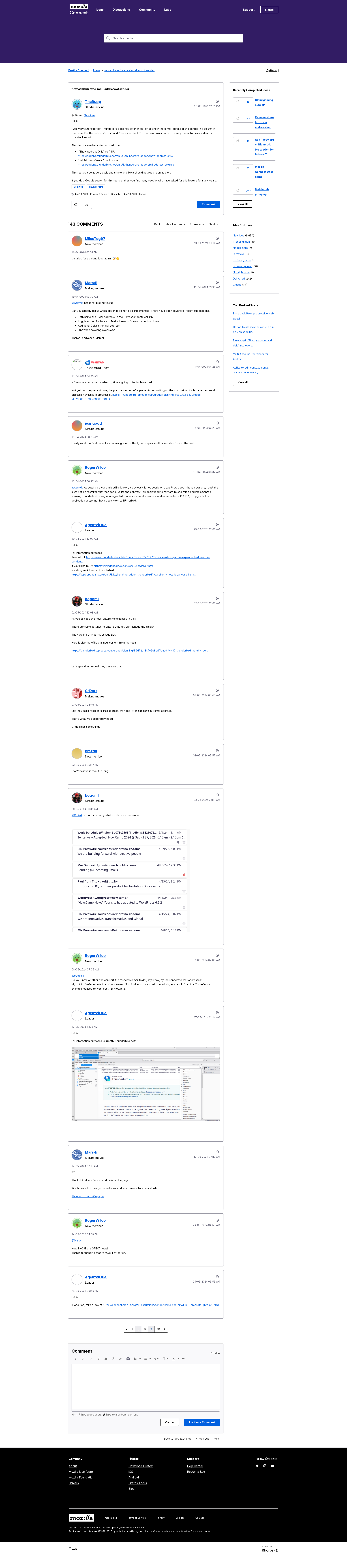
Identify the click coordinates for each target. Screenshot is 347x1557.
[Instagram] (264, 1465)
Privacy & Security (100, 194)
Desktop (78, 186)
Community (147, 9)
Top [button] (74, 1548)
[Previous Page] (126, 1329)
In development (242, 266)
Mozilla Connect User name (264, 171)
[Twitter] (257, 1465)
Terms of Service (137, 1517)
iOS (130, 1471)
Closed (237, 284)
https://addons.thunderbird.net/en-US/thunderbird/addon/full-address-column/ (126, 164)
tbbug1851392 (129, 194)
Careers (74, 1483)
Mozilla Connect (79, 10)
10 (158, 1329)
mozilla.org (111, 1517)
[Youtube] (272, 1465)
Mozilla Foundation (81, 1477)
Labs (167, 9)
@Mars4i (77, 1240)
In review (238, 253)
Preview (215, 1353)
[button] (76, 205)
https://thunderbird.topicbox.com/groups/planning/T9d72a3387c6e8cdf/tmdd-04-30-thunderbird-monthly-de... (140, 650)
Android (133, 1477)
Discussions (121, 9)
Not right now (241, 272)
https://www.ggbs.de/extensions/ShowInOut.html (123, 565)
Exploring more (242, 260)
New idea (89, 115)
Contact (199, 1517)
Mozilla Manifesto (81, 1471)
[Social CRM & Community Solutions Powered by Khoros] (270, 1549)
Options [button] (271, 70)
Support (249, 9)
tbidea (142, 194)
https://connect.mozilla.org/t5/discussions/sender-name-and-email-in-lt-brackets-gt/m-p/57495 (161, 1304)
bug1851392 (81, 194)
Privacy (161, 1517)
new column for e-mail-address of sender (100, 89)
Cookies (180, 1517)
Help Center (195, 1466)
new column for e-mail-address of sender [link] (129, 70)
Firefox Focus (137, 1483)
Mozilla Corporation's (85, 1527)
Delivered (239, 278)
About (73, 1466)
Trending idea (241, 241)
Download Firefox (140, 1466)
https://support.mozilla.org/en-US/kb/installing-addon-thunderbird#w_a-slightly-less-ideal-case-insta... (134, 574)
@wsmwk (77, 302)
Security (115, 194)
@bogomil (78, 975)
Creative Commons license (195, 1531)
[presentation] (75, 1358)
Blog (131, 1488)
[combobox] (173, 38)
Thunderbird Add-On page (88, 1196)
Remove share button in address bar (264, 122)
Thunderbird (96, 186)
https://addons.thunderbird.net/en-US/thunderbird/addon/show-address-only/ (125, 155)
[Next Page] (165, 1329)
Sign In (269, 9)
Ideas (100, 9)
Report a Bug (196, 1471)
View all (243, 204)
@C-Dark (77, 815)
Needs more (240, 247)
